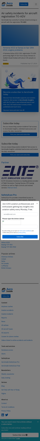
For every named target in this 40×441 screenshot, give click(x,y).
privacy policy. (22, 232)
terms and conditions (25, 231)
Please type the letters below (13, 219)
